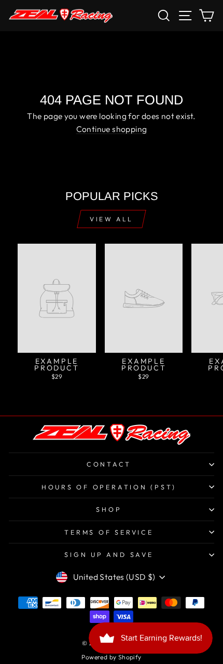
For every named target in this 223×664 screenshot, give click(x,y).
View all (111, 219)
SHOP (108, 509)
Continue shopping (111, 129)
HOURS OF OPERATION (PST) (108, 487)
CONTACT (109, 464)
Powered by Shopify (111, 657)
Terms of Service (108, 532)
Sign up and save (108, 554)
